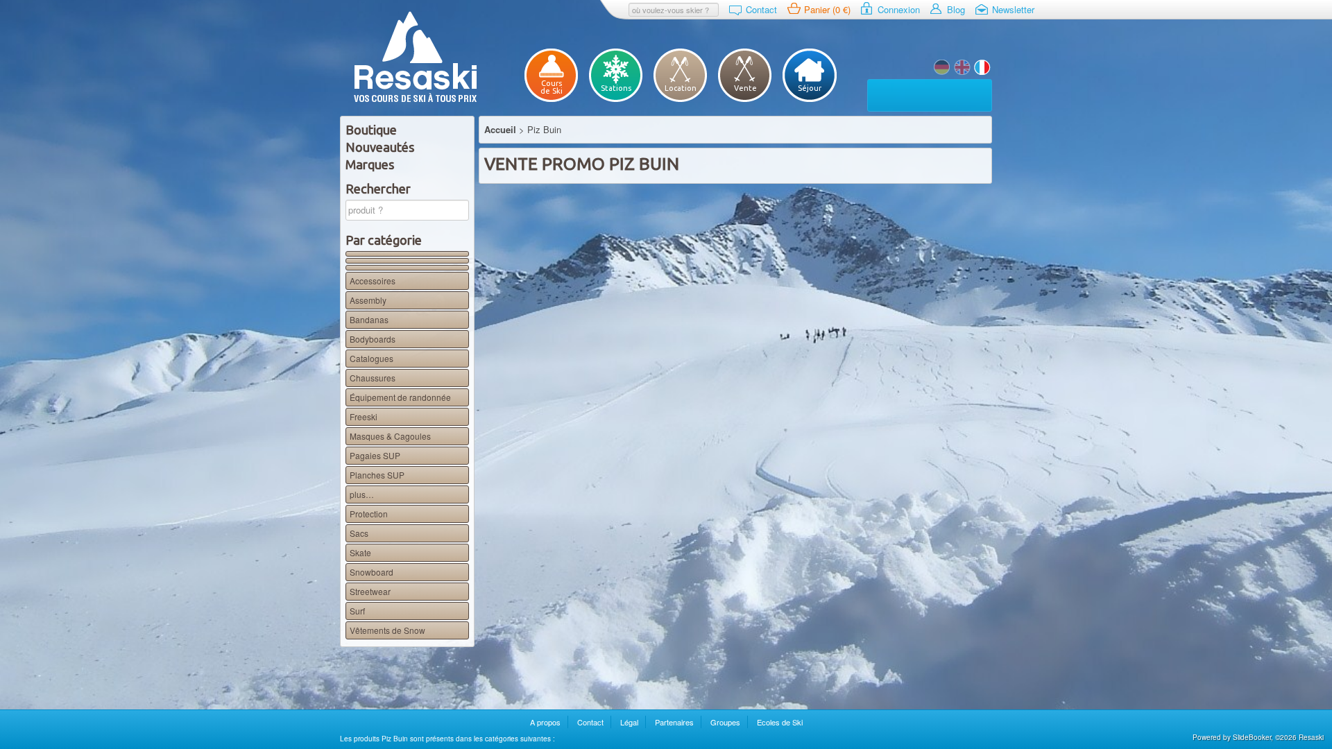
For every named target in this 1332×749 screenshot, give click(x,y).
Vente (745, 88)
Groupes (725, 722)
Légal (629, 722)
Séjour (809, 88)
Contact (761, 9)
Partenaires (674, 722)
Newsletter (1013, 9)
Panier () (827, 9)
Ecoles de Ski (780, 722)
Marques (369, 164)
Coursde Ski (551, 87)
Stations (616, 88)
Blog (956, 9)
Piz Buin (962, 67)
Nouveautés (379, 147)
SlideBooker (1252, 737)
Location (681, 88)
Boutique (371, 130)
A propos (545, 722)
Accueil (500, 129)
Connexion (899, 9)
